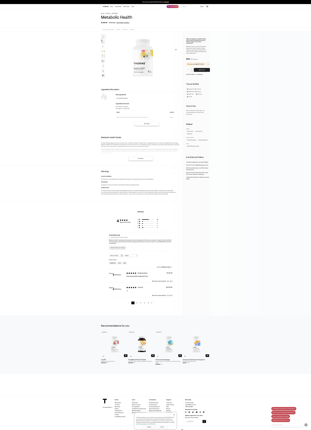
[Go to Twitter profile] (193, 412)
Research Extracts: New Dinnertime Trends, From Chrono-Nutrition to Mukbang (197, 173)
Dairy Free (199, 94)
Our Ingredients (136, 406)
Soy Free (190, 96)
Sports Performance (154, 408)
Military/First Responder (155, 410)
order (124, 263)
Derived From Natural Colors (194, 91)
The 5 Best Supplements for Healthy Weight (197, 162)
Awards (116, 408)
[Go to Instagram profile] (185, 412)
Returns (168, 408)
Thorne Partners (153, 404)
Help (133, 6)
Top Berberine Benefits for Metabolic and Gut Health (197, 178)
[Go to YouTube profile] (196, 412)
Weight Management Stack (193, 146)
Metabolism (189, 133)
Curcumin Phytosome (122, 98)
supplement (113, 263)
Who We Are (118, 402)
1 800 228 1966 (189, 406)
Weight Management (203, 140)
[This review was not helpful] (170, 281)
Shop (111, 6)
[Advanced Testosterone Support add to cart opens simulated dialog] (207, 355)
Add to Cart (202, 70)
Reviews (132, 29)
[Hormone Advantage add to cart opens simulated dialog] (180, 355)
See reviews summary (123, 23)
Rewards (168, 410)
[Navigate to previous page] (129, 303)
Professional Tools (153, 402)
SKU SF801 (115, 13)
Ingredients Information (108, 29)
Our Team (117, 404)
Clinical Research (119, 412)
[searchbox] (114, 255)
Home (102, 13)
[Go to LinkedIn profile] (203, 412)
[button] (115, 22)
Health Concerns (136, 404)
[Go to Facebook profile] (189, 412)
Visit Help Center (189, 402)
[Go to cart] (207, 6)
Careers (117, 414)
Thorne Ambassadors (154, 406)
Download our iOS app (191, 409)
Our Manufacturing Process (139, 408)
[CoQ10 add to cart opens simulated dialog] (125, 355)
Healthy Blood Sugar (191, 140)
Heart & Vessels (198, 131)
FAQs (167, 406)
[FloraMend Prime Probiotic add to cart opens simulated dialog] (153, 355)
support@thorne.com (190, 404)
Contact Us (169, 402)
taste (119, 263)
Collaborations (118, 410)
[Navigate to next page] (152, 303)
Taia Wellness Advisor (120, 416)
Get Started (118, 6)
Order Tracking (170, 404)
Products (108, 13)
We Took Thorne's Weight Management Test (197, 165)
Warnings (125, 29)
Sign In (202, 6)
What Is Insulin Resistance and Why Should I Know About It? (197, 168)
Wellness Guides (136, 410)
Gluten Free (191, 94)
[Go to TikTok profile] (200, 412)
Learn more (200, 74)
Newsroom (117, 406)
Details (118, 29)
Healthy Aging (190, 131)
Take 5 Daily (126, 6)
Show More (147, 123)
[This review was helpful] (167, 281)
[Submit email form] (204, 421)
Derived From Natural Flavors (194, 89)
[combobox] (131, 255)
